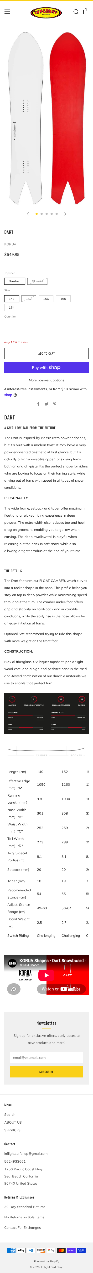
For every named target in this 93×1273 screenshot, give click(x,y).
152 (29, 299)
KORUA (10, 244)
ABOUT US (13, 1122)
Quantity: (10, 316)
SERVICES (12, 1130)
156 (46, 299)
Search (9, 1114)
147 (12, 299)
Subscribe (46, 1072)
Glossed (37, 281)
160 (63, 299)
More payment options (46, 380)
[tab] (37, 214)
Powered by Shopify (46, 1261)
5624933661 (15, 1161)
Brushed (15, 281)
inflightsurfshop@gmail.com (25, 1153)
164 (12, 307)
